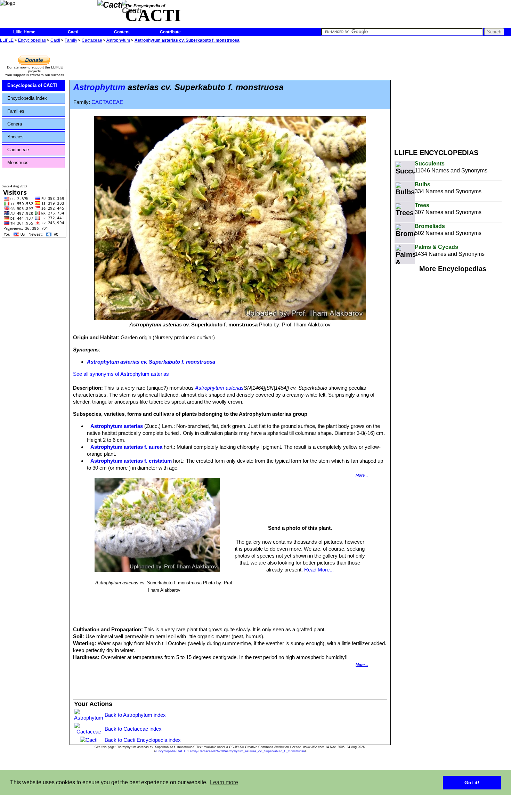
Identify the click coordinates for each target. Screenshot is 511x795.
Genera (14, 124)
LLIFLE (7, 40)
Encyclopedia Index (27, 98)
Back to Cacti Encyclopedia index (143, 740)
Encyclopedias (32, 40)
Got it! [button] (471, 782)
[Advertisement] (452, 93)
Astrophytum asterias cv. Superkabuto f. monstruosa (187, 40)
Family (71, 40)
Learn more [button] (224, 782)
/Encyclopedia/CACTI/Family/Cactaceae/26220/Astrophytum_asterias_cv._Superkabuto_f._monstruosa (230, 751)
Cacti (73, 32)
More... (362, 475)
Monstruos (18, 162)
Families (15, 111)
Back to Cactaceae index (133, 729)
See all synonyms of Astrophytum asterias (121, 374)
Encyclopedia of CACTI (32, 85)
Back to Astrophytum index (135, 715)
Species (15, 136)
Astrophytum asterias (219, 388)
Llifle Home (24, 32)
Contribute (170, 32)
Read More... (319, 570)
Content (122, 32)
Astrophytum (118, 40)
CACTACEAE (107, 102)
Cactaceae (92, 40)
